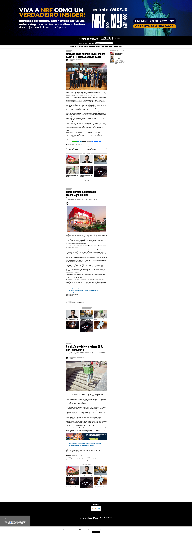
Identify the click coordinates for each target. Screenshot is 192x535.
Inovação (81, 46)
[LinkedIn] (79, 142)
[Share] (98, 142)
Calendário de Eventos (83, 43)
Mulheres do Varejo (104, 46)
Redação (71, 60)
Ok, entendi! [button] (96, 531)
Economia (72, 46)
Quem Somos (91, 43)
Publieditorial (92, 46)
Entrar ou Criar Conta (117, 38)
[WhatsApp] (74, 142)
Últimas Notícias (79, 144)
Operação (76, 46)
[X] (84, 142)
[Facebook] (93, 142)
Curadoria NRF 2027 (118, 46)
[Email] (88, 142)
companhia (68, 100)
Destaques (74, 144)
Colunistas (98, 46)
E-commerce (86, 46)
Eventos (110, 46)
